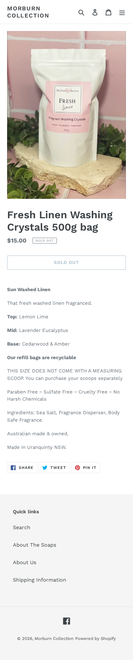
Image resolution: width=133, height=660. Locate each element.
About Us (24, 562)
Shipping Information (39, 580)
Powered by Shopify (95, 638)
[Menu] (122, 12)
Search (21, 527)
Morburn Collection (28, 12)
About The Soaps (34, 545)
